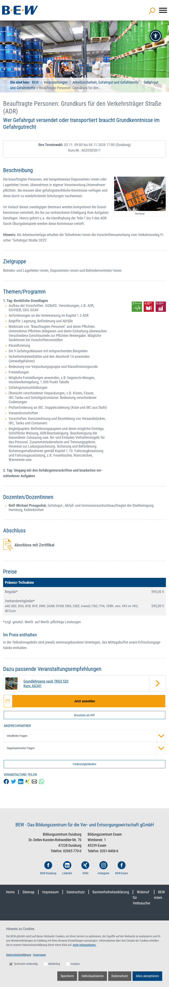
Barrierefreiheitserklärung (111, 892)
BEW (36, 82)
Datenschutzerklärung (18, 954)
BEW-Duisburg (48, 873)
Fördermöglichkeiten (84, 764)
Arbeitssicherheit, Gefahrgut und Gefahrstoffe (106, 82)
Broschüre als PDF (84, 715)
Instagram (103, 873)
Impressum (50, 892)
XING (85, 873)
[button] (155, 36)
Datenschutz (76, 892)
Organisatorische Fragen (21, 748)
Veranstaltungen (56, 82)
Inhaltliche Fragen (17, 735)
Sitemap (28, 892)
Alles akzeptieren (147, 976)
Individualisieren (93, 976)
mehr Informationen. (84, 945)
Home (10, 892)
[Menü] (163, 10)
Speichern (67, 976)
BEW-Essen (121, 873)
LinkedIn (67, 873)
